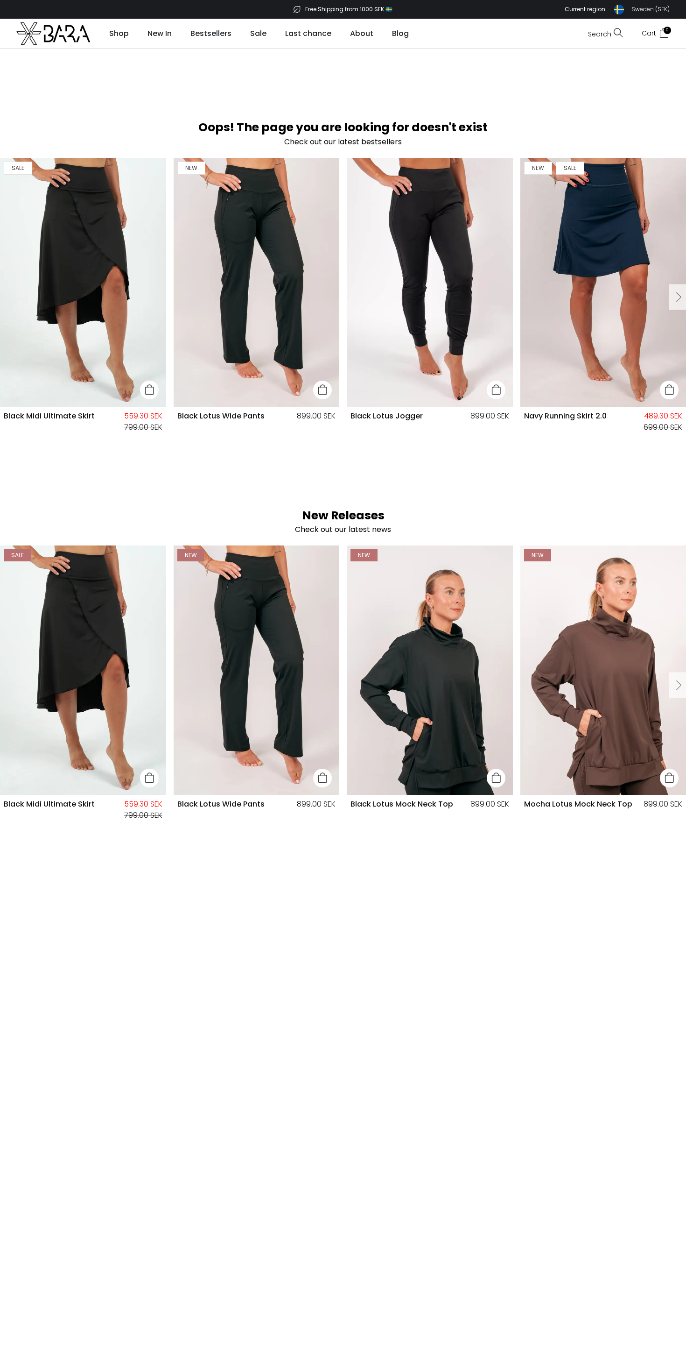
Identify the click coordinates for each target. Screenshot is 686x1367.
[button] (617, 9)
